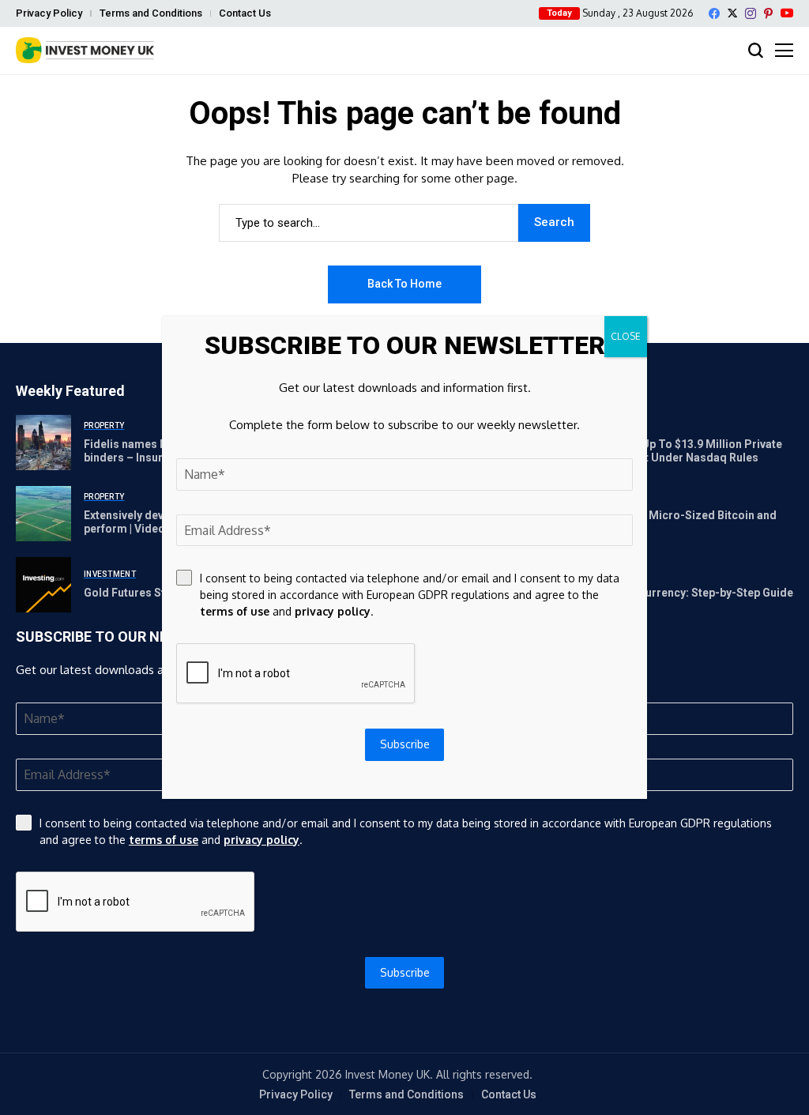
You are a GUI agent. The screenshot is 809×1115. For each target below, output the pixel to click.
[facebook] (714, 13)
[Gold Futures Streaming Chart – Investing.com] (43, 584)
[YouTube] (787, 13)
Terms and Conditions (151, 13)
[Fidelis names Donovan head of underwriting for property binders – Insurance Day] (43, 442)
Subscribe (405, 972)
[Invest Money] (85, 50)
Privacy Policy (49, 13)
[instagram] (750, 13)
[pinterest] (768, 13)
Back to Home (404, 283)
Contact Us (245, 13)
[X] (732, 13)
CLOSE (626, 336)
